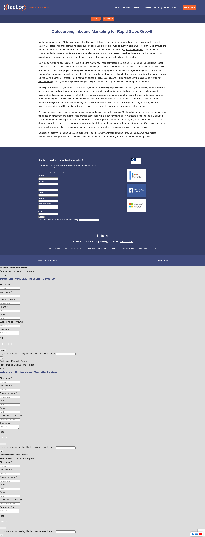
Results (137, 7)
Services (126, 7)
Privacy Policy (163, 260)
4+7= (40, 211)
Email (40, 187)
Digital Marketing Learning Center (134, 248)
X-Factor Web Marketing (59, 133)
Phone (41, 192)
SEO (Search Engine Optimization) (54, 66)
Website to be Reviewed (12, 322)
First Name (6, 284)
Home (50, 248)
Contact (175, 7)
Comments (5, 329)
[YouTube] (200, 534)
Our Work (92, 248)
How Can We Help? (45, 204)
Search (200, 7)
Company (42, 181)
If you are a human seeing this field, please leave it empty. (58, 220)
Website (41, 198)
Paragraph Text (7, 507)
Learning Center (161, 7)
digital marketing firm (133, 49)
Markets (147, 7)
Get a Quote (189, 7)
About (116, 7)
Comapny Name (8, 299)
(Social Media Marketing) (149, 78)
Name (41, 176)
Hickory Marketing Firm (108, 248)
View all (96, 19)
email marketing (45, 81)
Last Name (6, 292)
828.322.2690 (126, 241)
